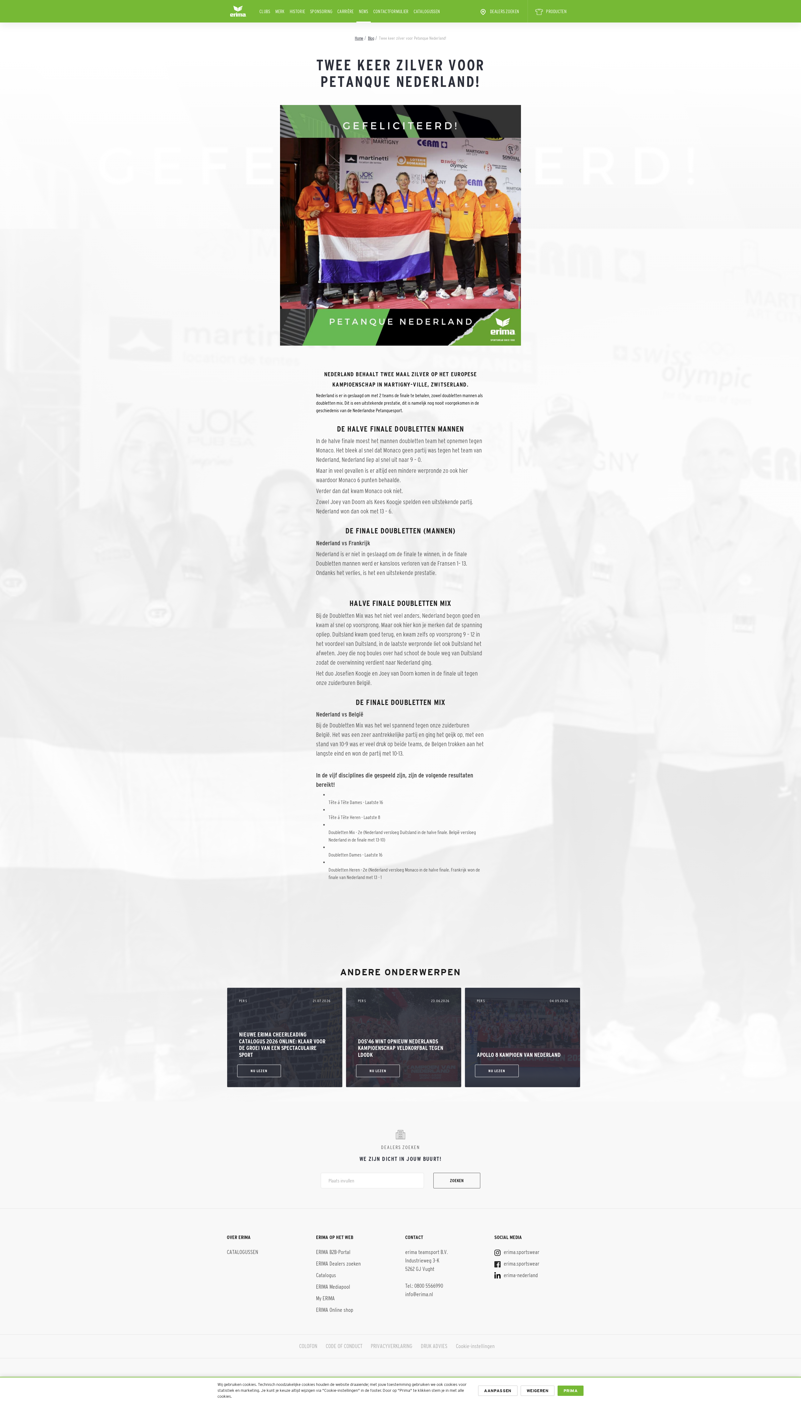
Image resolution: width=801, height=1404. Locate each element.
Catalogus (326, 1275)
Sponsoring (321, 11)
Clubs (264, 11)
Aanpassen (498, 1390)
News (363, 11)
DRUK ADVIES (434, 1346)
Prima (571, 1390)
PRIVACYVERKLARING (391, 1346)
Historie (297, 11)
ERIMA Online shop (334, 1310)
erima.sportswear (521, 1252)
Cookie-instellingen (475, 1346)
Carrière (345, 11)
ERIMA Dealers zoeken (338, 1264)
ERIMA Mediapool (333, 1287)
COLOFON (308, 1346)
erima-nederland (520, 1275)
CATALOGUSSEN (427, 11)
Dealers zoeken (504, 11)
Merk (280, 11)
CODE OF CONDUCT (344, 1346)
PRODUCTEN (556, 11)
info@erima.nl (419, 1294)
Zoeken (457, 1180)
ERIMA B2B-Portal (333, 1252)
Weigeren (537, 1390)
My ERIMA (325, 1298)
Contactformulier (391, 11)
